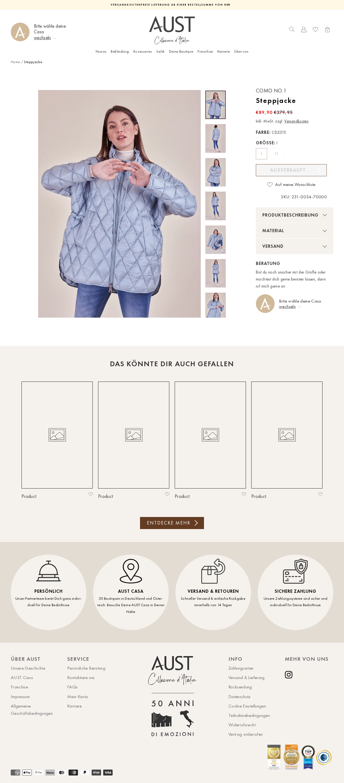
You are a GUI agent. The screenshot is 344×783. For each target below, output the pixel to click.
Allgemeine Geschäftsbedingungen (32, 709)
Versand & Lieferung (246, 677)
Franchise (205, 51)
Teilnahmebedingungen (249, 715)
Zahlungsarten (241, 668)
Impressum (20, 696)
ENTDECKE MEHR (168, 523)
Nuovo (101, 51)
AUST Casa (22, 677)
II (277, 153)
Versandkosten (296, 121)
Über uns (241, 51)
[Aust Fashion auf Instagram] (290, 674)
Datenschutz (239, 696)
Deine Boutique (181, 51)
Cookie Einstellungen (247, 706)
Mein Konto (77, 696)
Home (15, 62)
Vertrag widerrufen (245, 734)
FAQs (72, 686)
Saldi (160, 51)
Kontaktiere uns (81, 677)
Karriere (223, 51)
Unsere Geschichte (28, 668)
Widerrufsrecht (242, 724)
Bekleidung (120, 51)
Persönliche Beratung (86, 668)
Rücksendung (240, 686)
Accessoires (142, 51)
